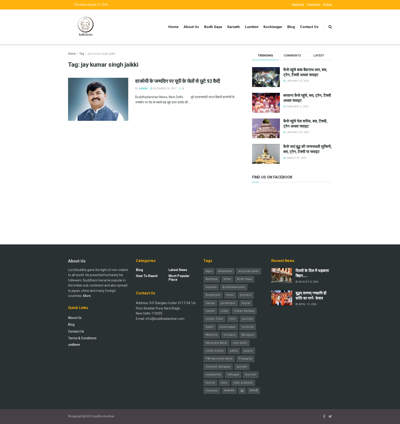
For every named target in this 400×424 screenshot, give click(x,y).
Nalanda (298, 5)
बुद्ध (242, 390)
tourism (250, 374)
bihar (227, 279)
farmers (245, 294)
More (87, 296)
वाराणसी (254, 390)
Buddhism (213, 294)
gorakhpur (228, 303)
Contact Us (309, 27)
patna (234, 350)
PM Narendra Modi (219, 358)
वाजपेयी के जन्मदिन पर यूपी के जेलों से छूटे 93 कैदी (178, 81)
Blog (291, 27)
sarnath (242, 366)
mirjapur (229, 334)
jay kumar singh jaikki (101, 53)
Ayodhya (212, 279)
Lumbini (251, 27)
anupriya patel (248, 271)
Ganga (210, 303)
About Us (191, 27)
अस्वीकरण (74, 345)
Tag (81, 53)
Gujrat (246, 303)
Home (173, 27)
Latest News (178, 270)
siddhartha (213, 374)
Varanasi (313, 5)
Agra (209, 271)
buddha (211, 287)
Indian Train (214, 318)
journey (247, 318)
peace (248, 350)
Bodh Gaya (213, 27)
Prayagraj (245, 358)
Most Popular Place (179, 277)
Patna (327, 5)
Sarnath (233, 27)
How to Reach (147, 276)
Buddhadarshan (234, 287)
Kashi (210, 326)
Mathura (211, 334)
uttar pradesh (243, 382)
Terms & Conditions (82, 338)
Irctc (232, 318)
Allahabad (225, 271)
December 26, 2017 (164, 88)
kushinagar (228, 326)
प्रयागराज (229, 390)
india (224, 310)
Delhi (230, 294)
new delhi (240, 342)
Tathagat (233, 374)
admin (143, 88)
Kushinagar (272, 27)
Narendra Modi (216, 342)
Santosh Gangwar (218, 366)
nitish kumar (215, 350)
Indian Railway (244, 310)
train (224, 382)
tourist (210, 382)
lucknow (248, 326)
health (210, 310)
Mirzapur (248, 334)
